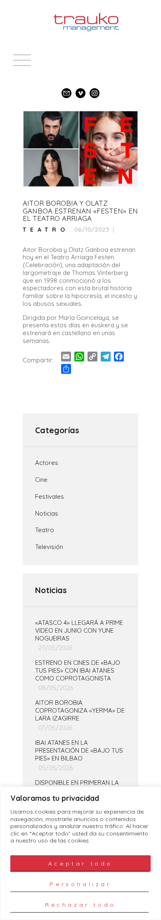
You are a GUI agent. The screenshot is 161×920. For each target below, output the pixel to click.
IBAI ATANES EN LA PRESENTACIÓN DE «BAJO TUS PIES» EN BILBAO (79, 750)
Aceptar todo (80, 863)
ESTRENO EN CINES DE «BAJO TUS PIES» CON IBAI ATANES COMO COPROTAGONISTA (77, 670)
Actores (46, 463)
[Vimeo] (80, 89)
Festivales (49, 496)
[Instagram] (94, 89)
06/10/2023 (91, 229)
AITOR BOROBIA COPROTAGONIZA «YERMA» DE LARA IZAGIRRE (80, 710)
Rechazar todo (80, 904)
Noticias (46, 513)
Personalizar (80, 884)
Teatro (46, 229)
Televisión (49, 547)
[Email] (66, 89)
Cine (41, 479)
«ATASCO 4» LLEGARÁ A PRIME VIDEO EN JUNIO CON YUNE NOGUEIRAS (79, 630)
